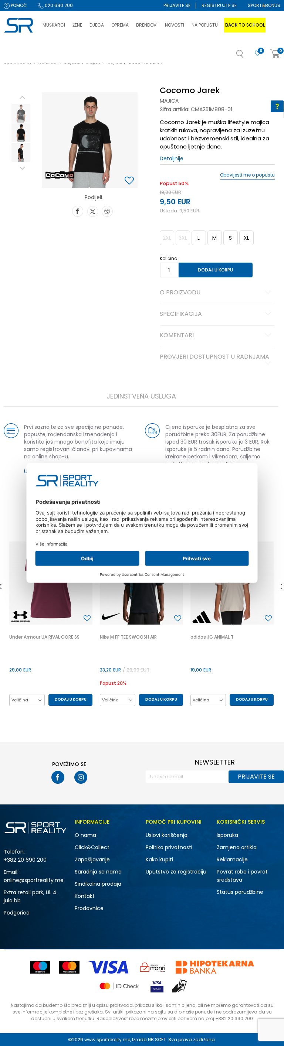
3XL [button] (183, 238)
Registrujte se (219, 5)
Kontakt (85, 896)
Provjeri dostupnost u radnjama (214, 357)
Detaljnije (171, 158)
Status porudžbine (240, 892)
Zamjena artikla (237, 847)
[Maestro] (40, 967)
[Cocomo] (59, 175)
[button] (247, 56)
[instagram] (80, 777)
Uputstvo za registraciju (176, 871)
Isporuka (227, 835)
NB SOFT (157, 1039)
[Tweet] (92, 210)
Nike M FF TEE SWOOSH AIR (128, 637)
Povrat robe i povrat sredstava (242, 875)
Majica (169, 101)
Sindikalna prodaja (98, 884)
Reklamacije (232, 859)
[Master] (69, 967)
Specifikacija (181, 314)
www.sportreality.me (107, 1039)
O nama (85, 835)
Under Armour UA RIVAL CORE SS (44, 637)
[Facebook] (77, 210)
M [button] (214, 238)
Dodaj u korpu (215, 270)
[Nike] (111, 617)
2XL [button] (167, 238)
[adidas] (201, 617)
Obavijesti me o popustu (247, 175)
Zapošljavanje (92, 859)
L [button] (198, 238)
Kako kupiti (159, 859)
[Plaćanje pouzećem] (179, 986)
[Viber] (107, 210)
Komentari (177, 335)
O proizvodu (180, 293)
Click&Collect (92, 847)
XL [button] (246, 238)
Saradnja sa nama (98, 871)
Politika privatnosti (169, 847)
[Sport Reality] (19, 25)
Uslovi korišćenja (166, 835)
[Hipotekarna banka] (215, 967)
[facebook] (57, 777)
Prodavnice (89, 908)
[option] (20, 113)
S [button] (230, 238)
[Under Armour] (20, 616)
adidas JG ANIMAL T (212, 637)
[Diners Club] (153, 967)
